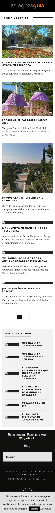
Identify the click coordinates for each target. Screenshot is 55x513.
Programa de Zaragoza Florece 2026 (24, 121)
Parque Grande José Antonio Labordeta (23, 199)
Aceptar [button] (34, 508)
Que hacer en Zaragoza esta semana (33, 356)
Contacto (11, 472)
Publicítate (29, 474)
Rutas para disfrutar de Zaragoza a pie (33, 417)
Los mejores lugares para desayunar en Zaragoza (32, 390)
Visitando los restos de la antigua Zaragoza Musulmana (24, 259)
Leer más (45, 508)
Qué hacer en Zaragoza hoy (32, 344)
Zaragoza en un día (33, 404)
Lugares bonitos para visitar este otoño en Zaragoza (27, 63)
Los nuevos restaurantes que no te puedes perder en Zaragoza (35, 373)
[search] (47, 457)
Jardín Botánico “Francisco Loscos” (22, 290)
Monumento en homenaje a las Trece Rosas (24, 229)
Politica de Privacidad (38, 472)
